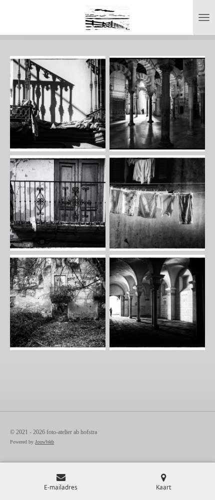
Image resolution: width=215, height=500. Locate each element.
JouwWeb (44, 442)
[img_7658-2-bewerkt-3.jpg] (58, 302)
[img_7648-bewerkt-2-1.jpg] (58, 203)
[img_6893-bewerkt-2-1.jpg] (58, 103)
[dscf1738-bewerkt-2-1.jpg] (157, 203)
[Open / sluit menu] (204, 17)
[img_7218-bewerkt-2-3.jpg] (157, 302)
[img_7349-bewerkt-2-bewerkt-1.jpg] (157, 103)
